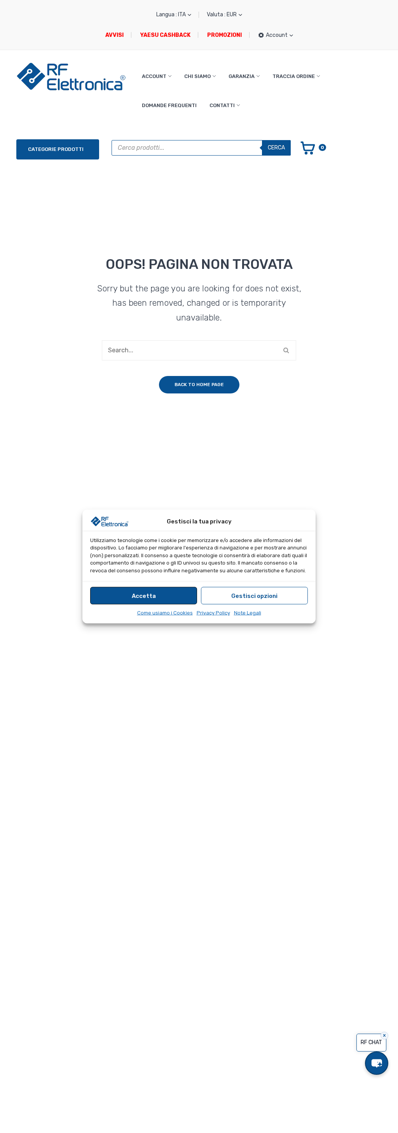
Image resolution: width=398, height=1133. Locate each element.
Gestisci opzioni (254, 595)
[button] (376, 1063)
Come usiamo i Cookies (165, 613)
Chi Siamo (197, 76)
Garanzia (242, 76)
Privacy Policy (213, 613)
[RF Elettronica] (71, 76)
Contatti (222, 105)
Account (154, 76)
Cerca (276, 147)
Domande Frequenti (169, 105)
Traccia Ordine (293, 76)
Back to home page (199, 384)
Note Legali (247, 613)
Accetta (144, 595)
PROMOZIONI (224, 35)
